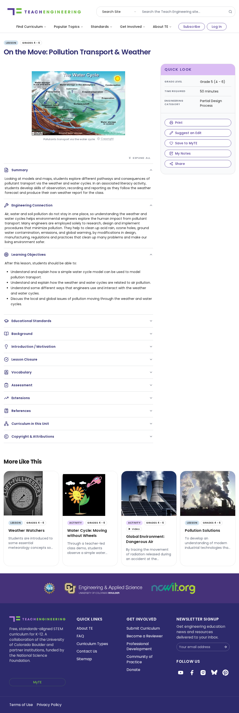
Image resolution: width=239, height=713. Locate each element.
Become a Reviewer (145, 636)
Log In (217, 26)
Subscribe (191, 26)
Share (180, 163)
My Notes (183, 153)
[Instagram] (203, 672)
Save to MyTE (186, 143)
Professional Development (139, 646)
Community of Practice (140, 659)
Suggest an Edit (188, 133)
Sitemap (84, 658)
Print (179, 122)
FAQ (80, 636)
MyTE (37, 682)
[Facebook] (192, 672)
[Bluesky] (214, 672)
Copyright (107, 139)
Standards (100, 26)
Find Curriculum (29, 26)
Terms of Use (21, 704)
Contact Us (87, 651)
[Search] (230, 12)
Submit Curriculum (143, 628)
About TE (160, 26)
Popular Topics (67, 26)
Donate (133, 669)
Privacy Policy (49, 704)
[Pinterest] (225, 672)
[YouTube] (180, 672)
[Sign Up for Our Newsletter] (225, 647)
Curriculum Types (92, 643)
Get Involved (131, 26)
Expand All (142, 158)
